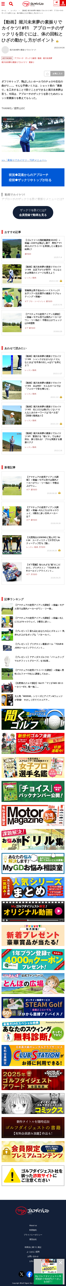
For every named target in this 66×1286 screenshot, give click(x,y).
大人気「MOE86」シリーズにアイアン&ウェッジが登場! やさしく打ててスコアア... (38, 698)
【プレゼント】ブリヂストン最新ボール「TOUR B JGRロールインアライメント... (39, 646)
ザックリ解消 (30, 58)
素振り (31, 62)
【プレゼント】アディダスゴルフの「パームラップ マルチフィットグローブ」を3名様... (39, 659)
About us (33, 1225)
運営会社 (33, 1239)
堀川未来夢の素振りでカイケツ (14, 62)
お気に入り (58, 73)
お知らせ (33, 1261)
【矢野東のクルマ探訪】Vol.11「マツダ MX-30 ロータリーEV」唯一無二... (39, 685)
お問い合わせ (33, 1256)
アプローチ (19, 58)
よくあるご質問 (33, 1252)
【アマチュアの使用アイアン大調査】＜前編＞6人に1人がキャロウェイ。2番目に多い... (39, 620)
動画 (39, 58)
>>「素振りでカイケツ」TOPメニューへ (24, 160)
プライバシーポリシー (33, 1235)
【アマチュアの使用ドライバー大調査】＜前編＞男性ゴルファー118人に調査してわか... (39, 672)
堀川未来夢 (47, 58)
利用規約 (33, 1230)
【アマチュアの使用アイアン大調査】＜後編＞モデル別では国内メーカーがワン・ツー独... (39, 607)
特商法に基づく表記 (33, 1247)
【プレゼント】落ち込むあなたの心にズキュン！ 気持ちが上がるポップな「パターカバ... (39, 633)
